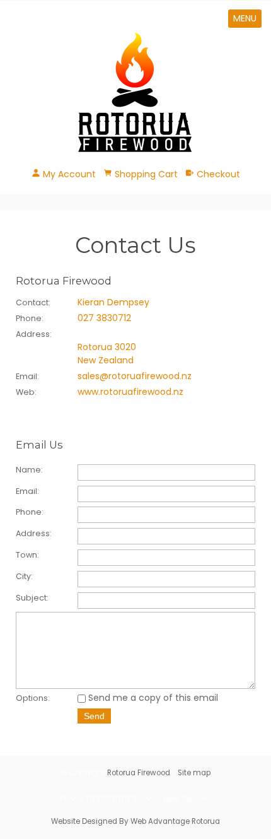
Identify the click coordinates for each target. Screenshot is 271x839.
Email (26, 376)
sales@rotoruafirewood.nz (135, 376)
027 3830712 (104, 318)
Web (25, 392)
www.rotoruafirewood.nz (130, 391)
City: (24, 576)
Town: (27, 554)
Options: (33, 698)
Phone (29, 318)
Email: (27, 491)
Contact (32, 302)
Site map (194, 773)
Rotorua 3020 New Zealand (107, 354)
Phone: (29, 512)
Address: (34, 533)
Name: (29, 469)
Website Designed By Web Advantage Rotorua (135, 821)
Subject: (32, 597)
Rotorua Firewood (138, 773)
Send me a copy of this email (152, 697)
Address (33, 334)
